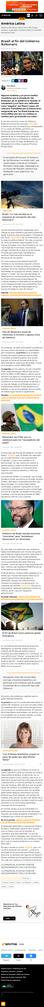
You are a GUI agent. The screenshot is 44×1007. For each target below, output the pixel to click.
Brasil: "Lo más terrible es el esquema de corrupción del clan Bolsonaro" (19, 217)
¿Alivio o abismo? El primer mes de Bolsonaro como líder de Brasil (21, 821)
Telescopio (7, 210)
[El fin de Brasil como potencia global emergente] (22, 616)
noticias (11, 886)
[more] (40, 224)
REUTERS (5, 77)
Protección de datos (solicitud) (11, 977)
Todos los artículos (12, 90)
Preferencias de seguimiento (11, 980)
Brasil (18, 882)
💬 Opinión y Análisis (8, 882)
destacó (11, 455)
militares (36, 882)
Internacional (17, 878)
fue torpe (26, 585)
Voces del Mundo (10, 750)
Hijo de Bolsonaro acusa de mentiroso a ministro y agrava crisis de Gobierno (21, 334)
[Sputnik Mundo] (6, 16)
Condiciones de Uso (19, 968)
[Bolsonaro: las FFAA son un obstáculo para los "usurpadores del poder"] (22, 417)
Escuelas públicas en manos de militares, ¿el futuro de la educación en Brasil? (21, 293)
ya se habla (16, 237)
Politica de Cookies (22, 974)
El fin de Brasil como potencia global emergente (21, 634)
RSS (24, 977)
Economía (32, 950)
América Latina (9, 328)
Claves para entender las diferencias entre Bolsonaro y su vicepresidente (21, 598)
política (4, 886)
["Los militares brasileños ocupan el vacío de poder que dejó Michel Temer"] (22, 734)
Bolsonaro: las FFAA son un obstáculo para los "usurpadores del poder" (21, 440)
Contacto (19, 971)
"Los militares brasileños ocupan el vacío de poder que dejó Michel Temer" (20, 757)
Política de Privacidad (8, 974)
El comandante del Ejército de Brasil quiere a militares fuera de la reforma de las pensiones (21, 397)
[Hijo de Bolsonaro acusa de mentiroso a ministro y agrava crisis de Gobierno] (22, 312)
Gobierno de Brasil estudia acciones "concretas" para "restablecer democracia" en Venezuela (21, 536)
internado (33, 124)
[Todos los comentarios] (3, 1004)
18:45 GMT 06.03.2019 (8, 49)
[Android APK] (7, 986)
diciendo (28, 847)
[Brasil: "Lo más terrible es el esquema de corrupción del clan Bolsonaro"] (22, 194)
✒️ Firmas (26, 878)
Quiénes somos (6, 968)
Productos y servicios (8, 971)
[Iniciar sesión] (32, 15)
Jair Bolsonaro (27, 882)
